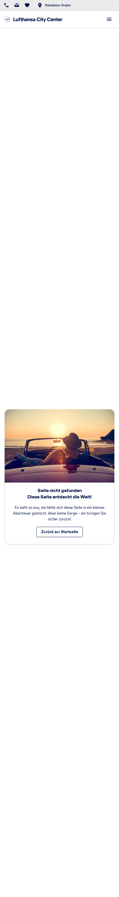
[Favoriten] (27, 5)
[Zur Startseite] (33, 19)
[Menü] (109, 19)
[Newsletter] (17, 5)
